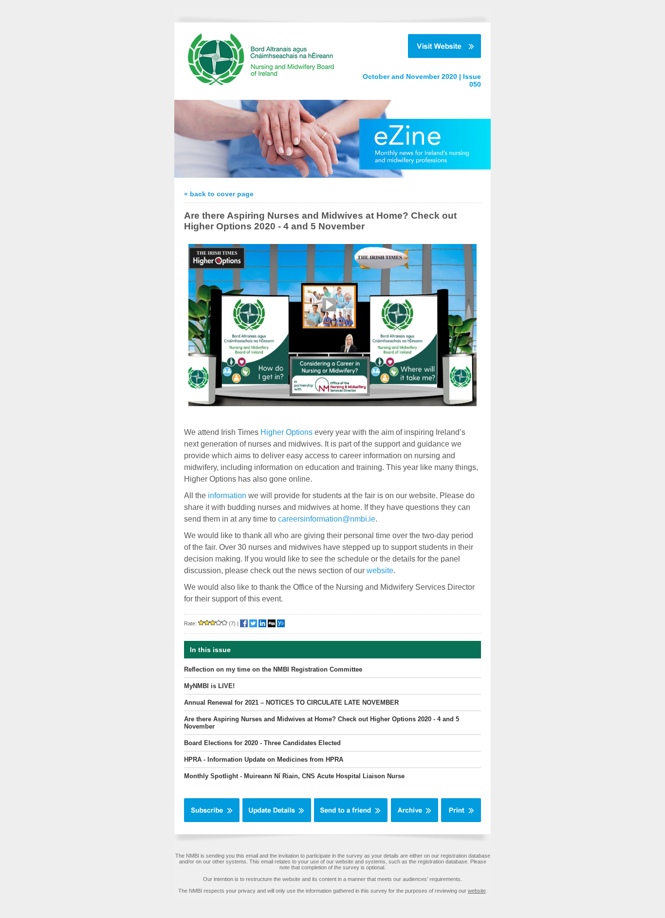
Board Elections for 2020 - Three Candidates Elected (262, 743)
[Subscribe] (212, 820)
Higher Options (286, 432)
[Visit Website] (416, 46)
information (227, 495)
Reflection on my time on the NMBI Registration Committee (273, 669)
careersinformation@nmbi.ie (326, 519)
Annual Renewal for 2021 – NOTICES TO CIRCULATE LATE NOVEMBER (291, 702)
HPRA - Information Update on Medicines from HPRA (263, 759)
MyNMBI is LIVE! (209, 686)
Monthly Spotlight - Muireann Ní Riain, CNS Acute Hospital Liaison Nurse (294, 776)
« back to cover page (219, 194)
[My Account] (276, 820)
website (380, 570)
